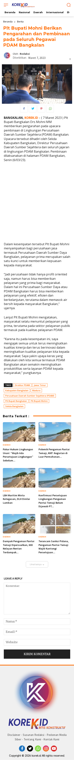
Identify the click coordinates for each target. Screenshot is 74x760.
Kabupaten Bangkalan (16, 390)
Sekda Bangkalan (14, 406)
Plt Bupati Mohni (39, 401)
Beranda (8, 21)
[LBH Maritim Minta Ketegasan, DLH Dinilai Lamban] (19, 477)
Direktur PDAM (22, 385)
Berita (20, 21)
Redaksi (25, 53)
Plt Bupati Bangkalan (16, 401)
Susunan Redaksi (33, 735)
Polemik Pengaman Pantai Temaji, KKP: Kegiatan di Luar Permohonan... (54, 453)
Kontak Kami (51, 739)
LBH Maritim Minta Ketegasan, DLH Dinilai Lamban (16, 499)
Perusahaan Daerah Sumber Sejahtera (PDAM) (29, 395)
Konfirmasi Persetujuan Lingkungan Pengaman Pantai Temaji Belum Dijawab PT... (53, 501)
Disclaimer (13, 735)
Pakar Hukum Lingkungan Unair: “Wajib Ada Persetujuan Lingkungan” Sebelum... (18, 455)
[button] (68, 5)
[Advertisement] (37, 204)
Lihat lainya (36, 564)
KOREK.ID (31, 118)
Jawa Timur (40, 385)
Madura (36, 390)
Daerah (6, 445)
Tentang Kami (32, 739)
